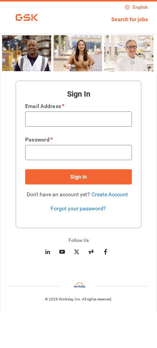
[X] (76, 251)
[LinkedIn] (47, 251)
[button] (78, 176)
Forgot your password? (78, 208)
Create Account (109, 194)
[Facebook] (105, 251)
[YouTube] (62, 251)
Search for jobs (129, 19)
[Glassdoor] (91, 251)
